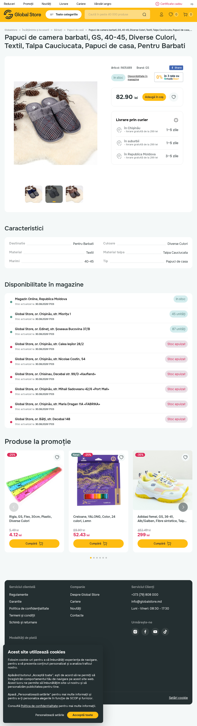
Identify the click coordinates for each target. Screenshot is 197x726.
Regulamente (18, 595)
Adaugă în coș (154, 97)
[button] (92, 125)
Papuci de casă (75, 30)
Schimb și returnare (23, 622)
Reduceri (9, 4)
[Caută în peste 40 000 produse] (144, 14)
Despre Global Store (84, 595)
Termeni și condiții (22, 615)
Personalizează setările (49, 715)
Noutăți (46, 4)
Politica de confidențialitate (39, 706)
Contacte (76, 615)
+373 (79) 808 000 (144, 595)
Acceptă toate (83, 715)
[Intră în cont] (161, 14)
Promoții (28, 4)
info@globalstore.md (146, 602)
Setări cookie (178, 698)
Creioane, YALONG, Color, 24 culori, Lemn (94, 519)
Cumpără (31, 543)
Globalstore (11, 30)
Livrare (63, 4)
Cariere (81, 4)
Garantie (15, 602)
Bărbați (58, 30)
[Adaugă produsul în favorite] (57, 457)
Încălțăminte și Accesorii (35, 30)
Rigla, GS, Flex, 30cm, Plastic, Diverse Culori (30, 519)
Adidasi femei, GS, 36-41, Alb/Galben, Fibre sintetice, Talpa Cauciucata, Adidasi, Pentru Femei (162, 519)
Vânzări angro (102, 4)
